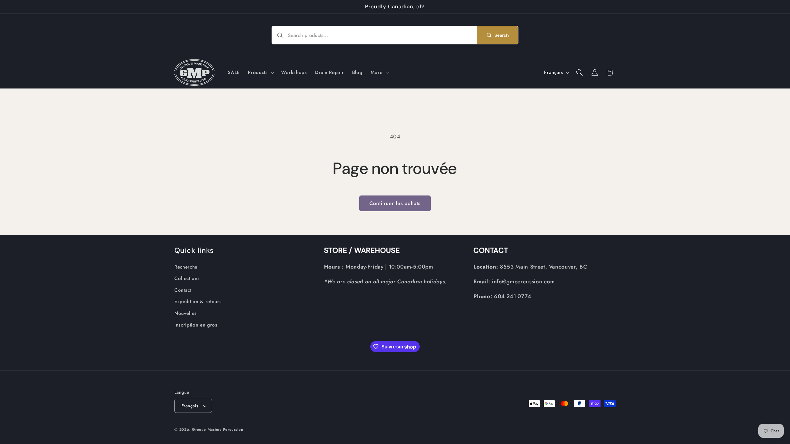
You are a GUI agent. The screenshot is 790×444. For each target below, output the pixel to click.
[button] (260, 72)
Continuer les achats (395, 203)
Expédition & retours (198, 301)
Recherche (186, 267)
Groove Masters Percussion (217, 429)
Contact (183, 290)
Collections (187, 278)
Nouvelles (185, 313)
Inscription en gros (196, 325)
